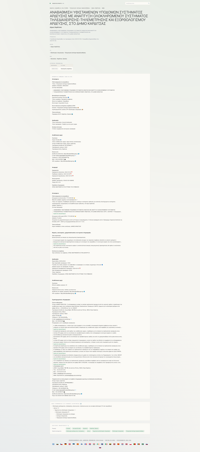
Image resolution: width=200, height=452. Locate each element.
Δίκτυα (55, 408)
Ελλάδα (68, 428)
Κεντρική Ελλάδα (77, 428)
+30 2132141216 (62, 317)
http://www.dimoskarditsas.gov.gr (72, 393)
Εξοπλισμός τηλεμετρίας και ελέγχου (65, 414)
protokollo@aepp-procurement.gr (73, 375)
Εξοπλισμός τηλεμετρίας (57, 52)
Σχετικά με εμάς (110, 440)
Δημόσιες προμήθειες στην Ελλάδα (59, 8)
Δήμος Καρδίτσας (95, 8)
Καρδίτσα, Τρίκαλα (62, 58)
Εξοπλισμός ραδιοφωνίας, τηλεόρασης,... (75, 431)
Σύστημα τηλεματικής (61, 415)
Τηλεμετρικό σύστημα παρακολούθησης (80, 8)
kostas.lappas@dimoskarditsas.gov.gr (65, 155)
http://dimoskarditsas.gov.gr (71, 153)
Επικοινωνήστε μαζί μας (124, 440)
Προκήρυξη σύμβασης (66, 68)
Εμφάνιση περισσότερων (59, 213)
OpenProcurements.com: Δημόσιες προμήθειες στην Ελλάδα (86, 440)
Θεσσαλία (53, 58)
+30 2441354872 (62, 388)
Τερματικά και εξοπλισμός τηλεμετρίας (64, 410)
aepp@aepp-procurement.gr (63, 319)
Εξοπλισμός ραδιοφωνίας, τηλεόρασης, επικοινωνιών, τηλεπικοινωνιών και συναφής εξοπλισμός (77, 406)
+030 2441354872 (62, 157)
